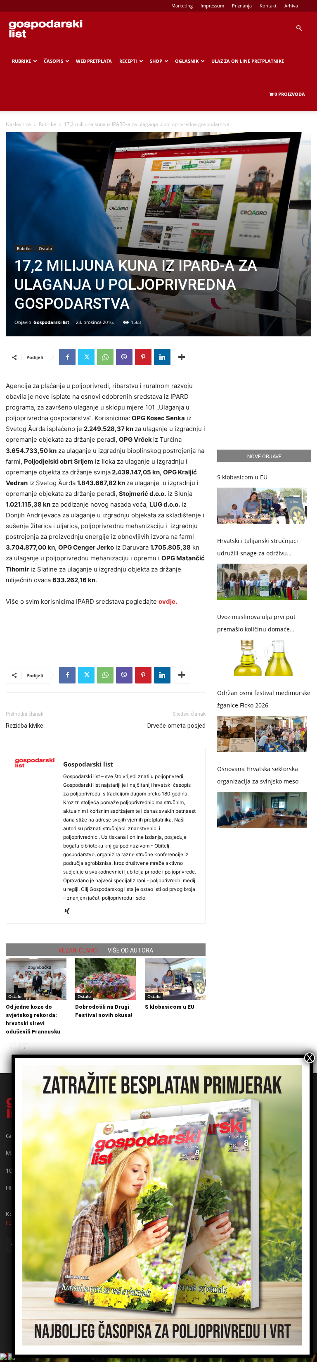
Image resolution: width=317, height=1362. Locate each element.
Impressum (212, 5)
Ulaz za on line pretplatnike (247, 61)
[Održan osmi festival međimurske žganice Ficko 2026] (262, 734)
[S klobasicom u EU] (175, 979)
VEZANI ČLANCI (78, 950)
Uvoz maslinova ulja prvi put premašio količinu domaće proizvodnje (256, 624)
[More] (181, 357)
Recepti (128, 61)
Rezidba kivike (24, 725)
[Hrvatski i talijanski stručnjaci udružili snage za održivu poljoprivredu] (262, 582)
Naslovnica (18, 124)
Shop (156, 61)
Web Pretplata (94, 61)
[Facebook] (67, 357)
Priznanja (242, 5)
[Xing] (70, 912)
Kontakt (268, 5)
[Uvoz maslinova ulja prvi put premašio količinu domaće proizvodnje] (262, 658)
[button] (299, 28)
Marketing (182, 5)
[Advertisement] (105, 630)
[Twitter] (86, 357)
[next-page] (24, 1048)
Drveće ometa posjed (176, 725)
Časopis (53, 61)
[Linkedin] (162, 357)
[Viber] (124, 357)
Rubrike (21, 61)
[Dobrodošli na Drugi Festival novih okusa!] (105, 979)
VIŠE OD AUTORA (130, 950)
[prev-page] (11, 1048)
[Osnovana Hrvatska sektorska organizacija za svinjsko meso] (262, 810)
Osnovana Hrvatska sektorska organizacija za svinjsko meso (257, 775)
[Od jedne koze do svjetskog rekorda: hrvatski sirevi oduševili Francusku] (36, 979)
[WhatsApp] (105, 357)
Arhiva (291, 5)
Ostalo (45, 248)
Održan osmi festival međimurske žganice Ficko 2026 (263, 699)
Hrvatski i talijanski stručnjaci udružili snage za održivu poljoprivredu (257, 548)
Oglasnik (187, 61)
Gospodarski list (51, 322)
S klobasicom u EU (169, 1007)
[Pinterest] (143, 357)
